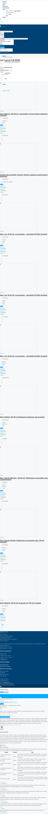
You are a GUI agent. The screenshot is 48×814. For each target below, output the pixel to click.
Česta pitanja (8, 14)
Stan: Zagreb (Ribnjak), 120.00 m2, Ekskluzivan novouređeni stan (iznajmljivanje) (24, 479)
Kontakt (4, 17)
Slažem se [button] (11, 724)
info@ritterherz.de (6, 682)
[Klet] (7, 43)
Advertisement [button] (3, 800)
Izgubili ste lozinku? (12, 702)
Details (1, 125)
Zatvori (6, 692)
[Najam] (2, 33)
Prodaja (4, 3)
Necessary (4, 746)
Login (1, 703)
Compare (2, 692)
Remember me (4, 702)
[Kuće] (7, 44)
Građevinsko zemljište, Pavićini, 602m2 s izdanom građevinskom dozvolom (24, 175)
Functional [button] (2, 782)
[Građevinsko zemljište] (7, 41)
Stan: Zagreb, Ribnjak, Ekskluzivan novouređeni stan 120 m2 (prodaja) (22, 541)
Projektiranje (5, 6)
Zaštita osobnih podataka (5, 666)
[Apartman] (7, 40)
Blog (7, 15)
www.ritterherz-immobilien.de (8, 683)
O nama (4, 9)
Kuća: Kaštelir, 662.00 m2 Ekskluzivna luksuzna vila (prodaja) (22, 417)
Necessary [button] (2, 744)
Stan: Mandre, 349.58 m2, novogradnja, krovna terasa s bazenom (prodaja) (24, 114)
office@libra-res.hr (3, 659)
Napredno (2, 46)
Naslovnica (4, 1)
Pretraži (2, 47)
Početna (4, 55)
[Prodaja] (2, 34)
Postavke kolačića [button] (4, 724)
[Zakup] (2, 35)
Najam (3, 4)
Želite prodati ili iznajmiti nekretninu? (13, 10)
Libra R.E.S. (2, 126)
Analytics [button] (2, 794)
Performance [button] (3, 788)
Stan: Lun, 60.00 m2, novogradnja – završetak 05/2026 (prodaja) (23, 234)
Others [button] (1, 807)
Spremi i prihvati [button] (3, 813)
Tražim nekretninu (9, 12)
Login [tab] (3, 694)
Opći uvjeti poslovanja (4, 664)
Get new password (4, 717)
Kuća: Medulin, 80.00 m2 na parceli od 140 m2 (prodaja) (20, 603)
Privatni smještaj (5, 7)
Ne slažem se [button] (17, 724)
